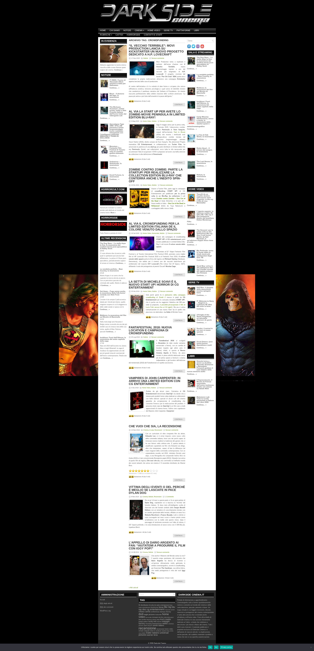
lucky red (152, 621)
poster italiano (158, 625)
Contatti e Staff (153, 35)
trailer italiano (152, 633)
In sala (151, 430)
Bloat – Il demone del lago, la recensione (117, 95)
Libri (196, 30)
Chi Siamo (115, 30)
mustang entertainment (153, 624)
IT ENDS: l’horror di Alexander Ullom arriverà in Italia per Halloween (118, 82)
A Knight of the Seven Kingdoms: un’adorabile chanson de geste (204, 317)
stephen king (165, 631)
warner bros (152, 635)
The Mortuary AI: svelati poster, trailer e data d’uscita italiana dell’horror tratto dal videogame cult (118, 111)
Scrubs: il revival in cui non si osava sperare (205, 330)
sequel (146, 631)
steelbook (158, 631)
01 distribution (144, 605)
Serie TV (168, 30)
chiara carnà (144, 611)
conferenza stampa (157, 612)
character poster (170, 609)
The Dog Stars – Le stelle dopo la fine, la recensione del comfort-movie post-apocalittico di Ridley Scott (113, 245)
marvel (159, 621)
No (216, 647)
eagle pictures (149, 614)
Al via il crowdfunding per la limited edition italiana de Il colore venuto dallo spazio (154, 226)
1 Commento (169, 497)
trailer (144, 633)
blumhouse (154, 607)
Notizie (127, 30)
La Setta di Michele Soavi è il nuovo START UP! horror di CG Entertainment (154, 284)
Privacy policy (226, 647)
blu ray (167, 607)
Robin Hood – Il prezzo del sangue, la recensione (204, 150)
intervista (167, 617)
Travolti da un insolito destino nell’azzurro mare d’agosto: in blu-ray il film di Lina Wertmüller (205, 198)
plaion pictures (148, 625)
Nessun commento (158, 58)
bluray (161, 607)
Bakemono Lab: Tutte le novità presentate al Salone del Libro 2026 (205, 399)
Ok (210, 647)
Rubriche (106, 35)
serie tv (152, 631)
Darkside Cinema (160, 643)
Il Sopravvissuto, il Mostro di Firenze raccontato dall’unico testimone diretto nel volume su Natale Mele (205, 384)
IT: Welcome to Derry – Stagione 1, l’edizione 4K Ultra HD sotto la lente (205, 303)
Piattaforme (183, 30)
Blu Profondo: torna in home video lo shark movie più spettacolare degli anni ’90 (205, 254)
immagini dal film (157, 617)
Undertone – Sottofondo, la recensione (116, 163)
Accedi (102, 600)
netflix (165, 623)
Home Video (154, 30)
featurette (158, 614)
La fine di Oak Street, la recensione (205, 136)
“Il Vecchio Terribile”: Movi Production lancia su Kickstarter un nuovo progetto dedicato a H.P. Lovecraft (156, 50)
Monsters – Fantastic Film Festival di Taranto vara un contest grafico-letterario (117, 149)
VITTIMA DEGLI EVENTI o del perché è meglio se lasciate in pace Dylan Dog (157, 489)
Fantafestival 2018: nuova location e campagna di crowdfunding (150, 330)
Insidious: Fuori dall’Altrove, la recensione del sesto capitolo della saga (113, 339)
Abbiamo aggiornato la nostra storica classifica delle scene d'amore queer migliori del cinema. (113, 67)
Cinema (139, 30)
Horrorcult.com (112, 189)
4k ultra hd (152, 605)
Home (103, 30)
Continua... (179, 104)
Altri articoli (133, 588)
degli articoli (106, 603)
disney (168, 612)
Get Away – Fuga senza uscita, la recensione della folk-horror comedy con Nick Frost (113, 293)
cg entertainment (155, 609)
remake (141, 631)
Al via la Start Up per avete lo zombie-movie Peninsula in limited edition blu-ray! (157, 114)
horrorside (148, 617)
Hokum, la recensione (201, 175)
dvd (141, 614)
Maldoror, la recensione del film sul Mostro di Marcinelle (113, 316)
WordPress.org (105, 611)
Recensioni (158, 430)
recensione (147, 628)
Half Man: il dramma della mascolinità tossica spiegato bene (205, 290)
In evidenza (109, 41)
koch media (165, 619)
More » (113, 213)
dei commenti (106, 607)
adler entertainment (163, 605)
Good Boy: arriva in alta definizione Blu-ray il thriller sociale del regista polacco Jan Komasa (205, 269)
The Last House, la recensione (204, 162)
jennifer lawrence (147, 619)
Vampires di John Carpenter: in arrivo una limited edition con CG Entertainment (154, 381)
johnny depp (156, 619)
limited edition (143, 621)
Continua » (118, 70)
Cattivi (119, 35)
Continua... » (114, 88)
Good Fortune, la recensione (117, 176)
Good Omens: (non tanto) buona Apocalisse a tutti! (205, 343)
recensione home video (165, 629)
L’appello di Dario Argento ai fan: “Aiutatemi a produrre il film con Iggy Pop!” (157, 545)
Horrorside (133, 35)
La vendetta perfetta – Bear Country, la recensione (111, 270)
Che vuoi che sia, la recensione (155, 426)
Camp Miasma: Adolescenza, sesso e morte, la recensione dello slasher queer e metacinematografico (200, 121)
